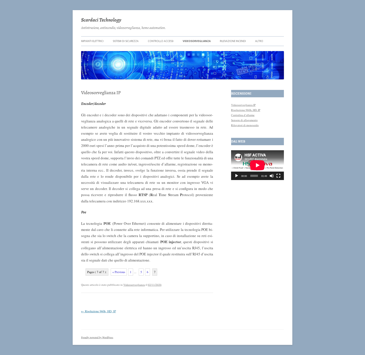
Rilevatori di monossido (245, 125)
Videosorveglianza (197, 41)
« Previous (118, 272)
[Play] (236, 176)
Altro (259, 41)
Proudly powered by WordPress (97, 337)
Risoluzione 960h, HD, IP (98, 311)
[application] (257, 165)
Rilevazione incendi (233, 41)
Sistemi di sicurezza (126, 41)
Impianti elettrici (92, 41)
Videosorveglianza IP (243, 105)
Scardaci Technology (101, 19)
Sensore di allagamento (244, 120)
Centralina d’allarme (243, 115)
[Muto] (272, 176)
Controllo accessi (160, 41)
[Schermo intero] (278, 176)
